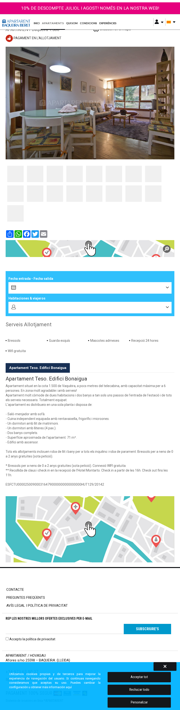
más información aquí (57, 687)
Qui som (72, 23)
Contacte (15, 589)
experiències (107, 23)
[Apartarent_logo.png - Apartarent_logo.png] (16, 23)
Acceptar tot (139, 677)
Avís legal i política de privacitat (37, 605)
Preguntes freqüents (25, 597)
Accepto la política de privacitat (32, 639)
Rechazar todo (139, 689)
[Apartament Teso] (90, 248)
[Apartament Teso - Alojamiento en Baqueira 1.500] (15, 174)
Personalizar (139, 702)
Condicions (88, 23)
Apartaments (53, 23)
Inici (37, 23)
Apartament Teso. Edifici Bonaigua (37, 368)
